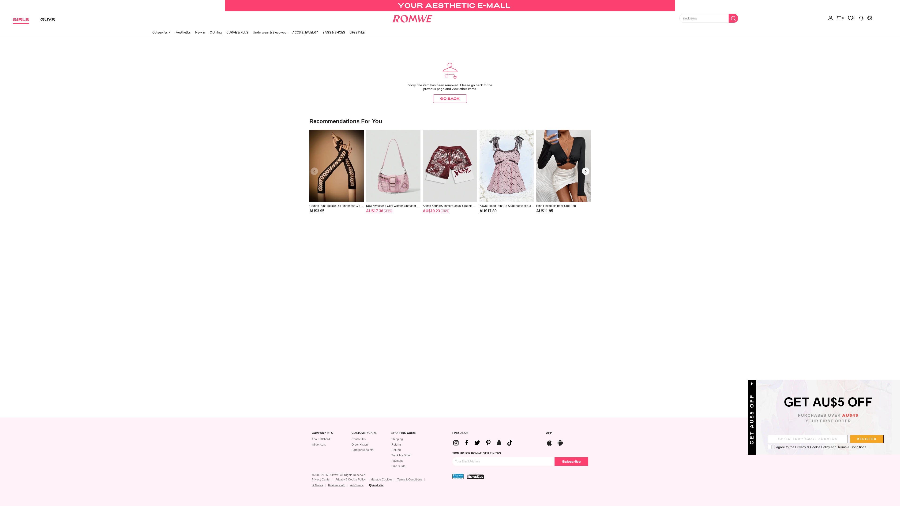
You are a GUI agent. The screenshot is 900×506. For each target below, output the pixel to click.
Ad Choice (357, 485)
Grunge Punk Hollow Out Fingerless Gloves (336, 206)
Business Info (336, 485)
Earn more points (362, 450)
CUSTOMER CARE (364, 433)
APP (549, 433)
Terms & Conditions (409, 479)
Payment (397, 460)
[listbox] (831, 17)
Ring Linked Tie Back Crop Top (556, 206)
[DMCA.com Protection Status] (475, 476)
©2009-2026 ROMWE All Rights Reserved (338, 475)
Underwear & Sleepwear (270, 32)
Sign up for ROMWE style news (476, 453)
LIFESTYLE (357, 32)
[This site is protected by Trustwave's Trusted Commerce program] (458, 476)
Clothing (216, 32)
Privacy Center (321, 479)
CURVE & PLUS (237, 32)
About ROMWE (321, 439)
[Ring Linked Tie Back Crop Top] (563, 166)
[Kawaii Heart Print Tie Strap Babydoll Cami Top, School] (507, 166)
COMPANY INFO (322, 433)
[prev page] (314, 171)
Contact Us (359, 439)
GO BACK (450, 98)
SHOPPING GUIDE (403, 433)
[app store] (549, 442)
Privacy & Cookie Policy (350, 479)
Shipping (397, 439)
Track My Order (401, 455)
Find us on (460, 433)
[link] (450, 5)
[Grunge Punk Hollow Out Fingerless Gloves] (336, 166)
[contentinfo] (316, 210)
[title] (450, 121)
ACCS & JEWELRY (305, 32)
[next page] (585, 171)
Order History (360, 444)
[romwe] (412, 17)
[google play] (560, 442)
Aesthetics (183, 32)
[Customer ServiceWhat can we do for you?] (861, 18)
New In (200, 32)
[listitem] (336, 177)
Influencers (319, 444)
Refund (396, 450)
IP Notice (317, 485)
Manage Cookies (381, 479)
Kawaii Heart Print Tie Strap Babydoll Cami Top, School (506, 206)
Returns (396, 444)
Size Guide (398, 466)
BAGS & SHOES (333, 32)
